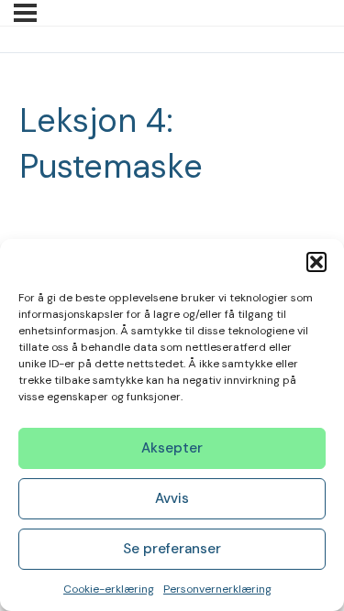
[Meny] (25, 13)
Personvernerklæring (217, 589)
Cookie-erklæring (108, 589)
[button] (316, 262)
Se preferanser (172, 549)
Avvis (172, 498)
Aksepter (172, 448)
